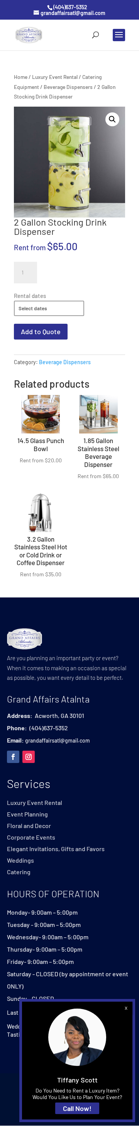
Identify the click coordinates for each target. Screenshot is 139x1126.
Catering (19, 872)
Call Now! (77, 1108)
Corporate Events (31, 838)
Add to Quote (41, 331)
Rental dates (30, 295)
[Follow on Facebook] (13, 757)
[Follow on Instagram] (28, 757)
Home (20, 77)
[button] (112, 119)
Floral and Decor (29, 826)
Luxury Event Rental (55, 77)
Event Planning (27, 814)
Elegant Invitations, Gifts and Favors (56, 849)
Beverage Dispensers (68, 87)
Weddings (20, 861)
